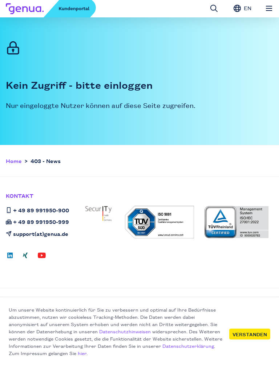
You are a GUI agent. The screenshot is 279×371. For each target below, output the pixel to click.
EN (246, 8)
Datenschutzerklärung (188, 345)
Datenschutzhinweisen (125, 331)
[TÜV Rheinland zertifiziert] (236, 222)
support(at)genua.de (40, 233)
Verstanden (249, 334)
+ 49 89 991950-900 (41, 210)
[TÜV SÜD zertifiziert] (159, 222)
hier (82, 353)
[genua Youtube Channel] (41, 258)
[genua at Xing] (25, 258)
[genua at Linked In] (12, 258)
